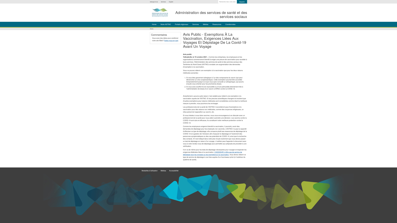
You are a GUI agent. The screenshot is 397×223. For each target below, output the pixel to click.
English (171, 2)
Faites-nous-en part (171, 40)
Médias (205, 24)
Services (163, 2)
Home (154, 24)
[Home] (160, 12)
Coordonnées (230, 24)
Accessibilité (173, 170)
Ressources (216, 24)
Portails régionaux (181, 24)
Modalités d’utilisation (150, 170)
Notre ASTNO (166, 24)
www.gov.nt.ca (154, 2)
